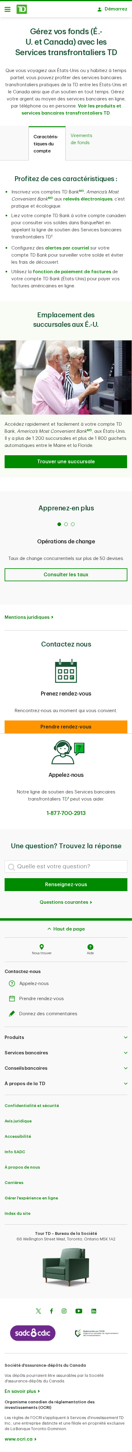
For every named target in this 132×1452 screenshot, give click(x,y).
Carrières (14, 1183)
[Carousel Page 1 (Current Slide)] (59, 524)
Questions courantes (64, 902)
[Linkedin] (93, 1312)
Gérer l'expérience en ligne (31, 1198)
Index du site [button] (17, 1213)
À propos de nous (22, 1167)
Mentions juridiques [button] (27, 617)
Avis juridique (18, 1121)
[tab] (47, 143)
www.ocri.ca (19, 1439)
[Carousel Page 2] (66, 524)
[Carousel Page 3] (73, 524)
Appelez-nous (34, 983)
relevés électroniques (87, 199)
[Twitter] (38, 1312)
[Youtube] (79, 1312)
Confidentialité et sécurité (32, 1106)
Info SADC (15, 1152)
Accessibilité (18, 1136)
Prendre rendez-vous (41, 998)
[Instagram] (64, 1312)
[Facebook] (51, 1312)
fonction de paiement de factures (72, 272)
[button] (81, 192)
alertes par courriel (67, 248)
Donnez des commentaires (48, 1014)
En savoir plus (20, 1391)
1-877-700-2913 (66, 813)
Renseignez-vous (66, 884)
